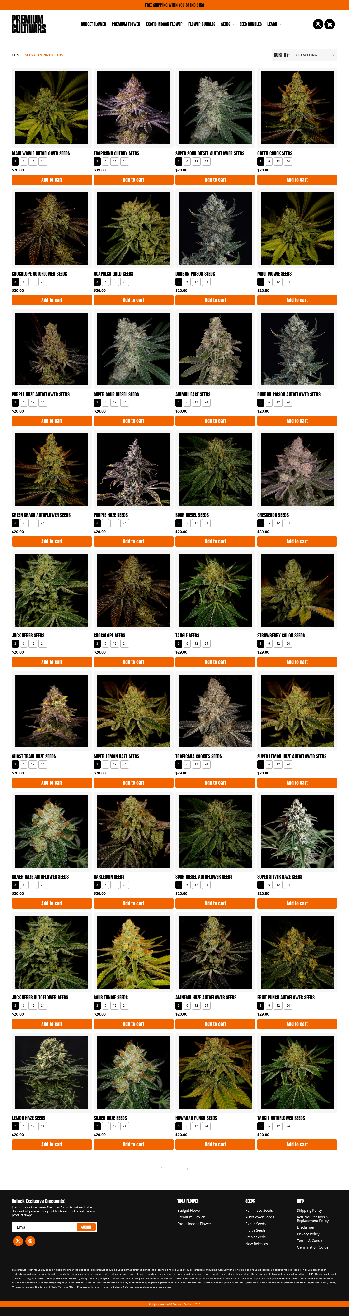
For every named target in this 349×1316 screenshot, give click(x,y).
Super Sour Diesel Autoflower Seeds (209, 153)
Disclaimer (305, 1227)
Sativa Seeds (255, 1236)
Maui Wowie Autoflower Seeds (41, 153)
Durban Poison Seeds (195, 274)
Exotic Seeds (255, 1223)
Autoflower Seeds (259, 1216)
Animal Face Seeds (192, 394)
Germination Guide (312, 1247)
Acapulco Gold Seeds (113, 274)
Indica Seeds (255, 1230)
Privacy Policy (308, 1233)
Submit (86, 1227)
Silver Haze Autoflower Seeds (40, 877)
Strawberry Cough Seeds (281, 636)
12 (32, 161)
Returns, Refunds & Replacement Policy (313, 1218)
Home (16, 55)
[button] (227, 24)
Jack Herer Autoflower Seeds (40, 997)
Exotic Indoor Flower (194, 1223)
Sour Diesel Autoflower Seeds (203, 877)
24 (42, 161)
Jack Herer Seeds (28, 636)
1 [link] (162, 1168)
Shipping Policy (309, 1210)
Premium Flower (191, 1216)
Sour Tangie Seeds (111, 997)
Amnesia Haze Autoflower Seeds (205, 997)
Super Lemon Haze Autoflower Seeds (291, 756)
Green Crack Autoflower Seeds (41, 515)
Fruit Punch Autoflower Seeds (286, 997)
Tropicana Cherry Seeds (116, 153)
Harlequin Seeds (109, 877)
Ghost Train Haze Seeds (34, 756)
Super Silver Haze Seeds (279, 877)
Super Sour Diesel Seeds (116, 394)
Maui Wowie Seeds (274, 274)
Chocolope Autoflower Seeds (39, 274)
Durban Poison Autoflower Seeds (289, 394)
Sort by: (282, 54)
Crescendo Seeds (273, 515)
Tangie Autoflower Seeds (281, 1118)
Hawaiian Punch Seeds (196, 1118)
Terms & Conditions (313, 1240)
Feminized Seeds (259, 1210)
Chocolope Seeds (109, 636)
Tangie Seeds (187, 636)
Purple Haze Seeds (111, 515)
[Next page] (187, 1169)
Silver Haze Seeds (110, 1118)
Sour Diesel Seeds (192, 515)
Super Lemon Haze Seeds (116, 756)
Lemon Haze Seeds (28, 1118)
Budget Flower (189, 1210)
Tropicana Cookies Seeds (198, 756)
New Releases (256, 1243)
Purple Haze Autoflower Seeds (41, 394)
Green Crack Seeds (274, 153)
